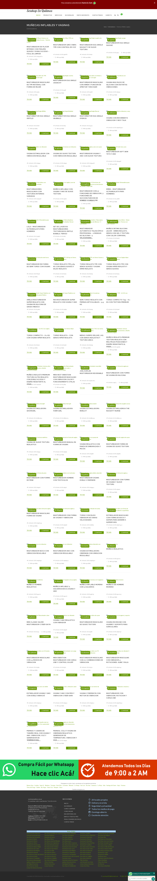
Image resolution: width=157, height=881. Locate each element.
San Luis (82, 785)
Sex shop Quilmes (67, 837)
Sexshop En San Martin (33, 850)
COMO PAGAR (68, 811)
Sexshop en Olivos (32, 843)
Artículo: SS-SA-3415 (113, 52)
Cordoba (36, 785)
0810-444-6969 (33, 59)
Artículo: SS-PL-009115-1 (61, 703)
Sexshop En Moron (32, 841)
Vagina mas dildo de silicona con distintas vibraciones (116, 84)
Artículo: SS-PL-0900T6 (61, 54)
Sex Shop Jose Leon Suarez (105, 841)
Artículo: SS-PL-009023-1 (34, 703)
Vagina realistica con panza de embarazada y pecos (90, 446)
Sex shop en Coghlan (86, 856)
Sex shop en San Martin (51, 848)
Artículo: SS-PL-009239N (114, 161)
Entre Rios (59, 785)
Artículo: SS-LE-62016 (113, 309)
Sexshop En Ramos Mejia (34, 846)
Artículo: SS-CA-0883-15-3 (88, 418)
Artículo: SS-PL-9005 (33, 92)
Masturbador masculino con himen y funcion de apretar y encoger (91, 84)
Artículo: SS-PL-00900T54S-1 (115, 127)
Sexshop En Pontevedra (33, 845)
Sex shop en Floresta (50, 854)
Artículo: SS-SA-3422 (86, 125)
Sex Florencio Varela (32, 866)
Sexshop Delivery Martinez (87, 835)
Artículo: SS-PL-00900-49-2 (115, 525)
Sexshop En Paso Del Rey (87, 843)
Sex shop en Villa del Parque (106, 846)
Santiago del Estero (111, 785)
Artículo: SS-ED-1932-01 (61, 596)
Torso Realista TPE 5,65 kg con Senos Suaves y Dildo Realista (64, 266)
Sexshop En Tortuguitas (69, 854)
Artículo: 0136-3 (112, 382)
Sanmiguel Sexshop (67, 864)
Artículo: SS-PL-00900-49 (35, 523)
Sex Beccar (101, 864)
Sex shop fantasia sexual (51, 845)
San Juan (88, 785)
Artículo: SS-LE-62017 (34, 345)
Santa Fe (42, 785)
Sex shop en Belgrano (51, 860)
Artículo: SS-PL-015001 (61, 199)
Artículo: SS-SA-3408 (60, 90)
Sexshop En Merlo (32, 839)
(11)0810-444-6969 (39, 816)
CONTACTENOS (69, 822)
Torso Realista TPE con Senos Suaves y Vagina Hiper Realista (91, 266)
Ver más (29, 63)
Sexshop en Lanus (50, 837)
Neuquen (56, 787)
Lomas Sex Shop (84, 866)
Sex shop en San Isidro (86, 848)
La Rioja (99, 785)
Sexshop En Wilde (103, 854)
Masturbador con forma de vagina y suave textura (118, 482)
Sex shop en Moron (85, 852)
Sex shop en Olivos (50, 852)
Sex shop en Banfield (104, 866)
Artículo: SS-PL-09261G (114, 347)
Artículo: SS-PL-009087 (61, 525)
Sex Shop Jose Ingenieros (52, 843)
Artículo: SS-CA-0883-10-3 (61, 418)
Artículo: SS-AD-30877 (34, 309)
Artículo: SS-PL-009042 (114, 92)
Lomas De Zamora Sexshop (34, 868)
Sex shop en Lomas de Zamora (35, 854)
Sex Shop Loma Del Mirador (52, 841)
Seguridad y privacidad (101, 806)
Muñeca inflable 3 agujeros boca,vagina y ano (64, 589)
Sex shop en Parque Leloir (105, 850)
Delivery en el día (99, 803)
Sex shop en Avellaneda (69, 866)
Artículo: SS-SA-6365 (33, 667)
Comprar (45, 64)
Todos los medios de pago (102, 809)
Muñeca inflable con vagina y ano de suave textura (63, 191)
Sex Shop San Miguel (104, 835)
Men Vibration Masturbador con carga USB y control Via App (64, 660)
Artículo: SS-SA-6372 (86, 667)
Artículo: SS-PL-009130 (61, 740)
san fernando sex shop (86, 862)
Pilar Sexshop (84, 860)
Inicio (105, 26)
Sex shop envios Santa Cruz (70, 845)
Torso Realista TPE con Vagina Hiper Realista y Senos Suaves (117, 266)
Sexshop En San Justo (68, 848)
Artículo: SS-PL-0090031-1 (35, 560)
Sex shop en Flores (85, 854)
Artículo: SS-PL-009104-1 (87, 703)
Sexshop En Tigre (103, 852)
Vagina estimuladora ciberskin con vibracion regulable (91, 553)
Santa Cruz (50, 787)
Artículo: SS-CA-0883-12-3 (114, 418)
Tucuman (53, 785)
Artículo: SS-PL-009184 (61, 452)
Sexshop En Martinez (86, 837)
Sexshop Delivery (49, 835)
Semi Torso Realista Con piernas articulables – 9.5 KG (92, 302)
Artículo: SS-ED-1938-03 (87, 594)
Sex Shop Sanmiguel (68, 835)
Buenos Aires (30, 785)
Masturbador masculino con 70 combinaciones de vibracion (91, 660)
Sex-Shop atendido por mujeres (53, 833)
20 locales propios (99, 800)
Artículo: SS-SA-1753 (33, 632)
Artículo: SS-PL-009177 (61, 487)
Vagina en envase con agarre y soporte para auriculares (116, 624)
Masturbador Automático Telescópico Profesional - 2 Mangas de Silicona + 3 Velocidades (91, 233)
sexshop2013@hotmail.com (40, 820)
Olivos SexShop (102, 860)
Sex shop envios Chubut (51, 846)
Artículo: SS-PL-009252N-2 (35, 56)
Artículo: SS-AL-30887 (114, 199)
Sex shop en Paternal (86, 850)
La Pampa (76, 785)
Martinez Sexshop (50, 864)
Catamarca (94, 785)
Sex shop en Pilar (49, 850)
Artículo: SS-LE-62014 (113, 274)
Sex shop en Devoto (50, 856)
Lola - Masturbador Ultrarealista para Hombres (36, 229)
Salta (104, 785)
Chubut (38, 787)
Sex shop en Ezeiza (32, 856)
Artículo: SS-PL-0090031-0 (88, 560)
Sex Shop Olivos (49, 839)
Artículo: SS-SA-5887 (86, 632)
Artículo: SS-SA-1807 (60, 236)
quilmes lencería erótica (69, 862)
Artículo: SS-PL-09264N (34, 384)
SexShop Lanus (102, 856)
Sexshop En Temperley (68, 852)
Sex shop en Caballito (51, 858)
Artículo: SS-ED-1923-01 (34, 594)
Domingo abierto (99, 812)
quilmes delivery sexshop (34, 862)
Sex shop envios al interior (87, 846)
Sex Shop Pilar (102, 837)
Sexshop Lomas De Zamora (105, 858)
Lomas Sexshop (49, 866)
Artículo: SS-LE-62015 (87, 309)
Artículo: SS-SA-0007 (33, 125)
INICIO (66, 803)
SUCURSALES (68, 806)
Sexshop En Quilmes (86, 845)
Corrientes (65, 785)
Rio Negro (43, 787)
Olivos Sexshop (49, 862)
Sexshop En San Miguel (68, 850)
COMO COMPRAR (69, 808)
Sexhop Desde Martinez (33, 835)
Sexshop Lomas (66, 858)
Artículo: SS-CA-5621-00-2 (88, 380)
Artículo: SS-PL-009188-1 (114, 454)
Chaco (60, 787)
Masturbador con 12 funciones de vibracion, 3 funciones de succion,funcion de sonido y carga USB (91, 195)
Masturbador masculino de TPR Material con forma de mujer (38, 84)
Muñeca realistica (114, 549)
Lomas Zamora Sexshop (86, 864)
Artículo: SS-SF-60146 (34, 274)
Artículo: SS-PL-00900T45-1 (115, 703)
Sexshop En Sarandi (32, 852)
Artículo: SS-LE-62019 (87, 345)
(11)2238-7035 (39, 818)
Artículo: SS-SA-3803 (60, 384)
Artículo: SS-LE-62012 (60, 274)
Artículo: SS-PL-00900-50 (114, 632)
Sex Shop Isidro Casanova (69, 843)
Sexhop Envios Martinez (33, 833)
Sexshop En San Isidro (33, 848)
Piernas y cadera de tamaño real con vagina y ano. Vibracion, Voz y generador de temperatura (39, 735)
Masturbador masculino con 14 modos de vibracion (38, 660)
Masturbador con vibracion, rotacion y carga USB (116, 695)
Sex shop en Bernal (85, 858)
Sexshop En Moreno (85, 839)
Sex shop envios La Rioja (105, 845)
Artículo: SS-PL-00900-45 (114, 667)
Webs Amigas (71, 831)
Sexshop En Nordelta (86, 841)
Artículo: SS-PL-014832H (34, 199)
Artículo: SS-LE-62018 (60, 345)
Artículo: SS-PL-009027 (114, 489)
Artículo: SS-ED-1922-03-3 (114, 594)
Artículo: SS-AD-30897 (61, 309)
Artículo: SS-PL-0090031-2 (62, 560)
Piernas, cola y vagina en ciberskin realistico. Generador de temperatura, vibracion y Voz (65, 735)
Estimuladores (111, 26)
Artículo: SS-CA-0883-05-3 (35, 418)
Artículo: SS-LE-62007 (114, 238)
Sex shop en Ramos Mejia (105, 848)
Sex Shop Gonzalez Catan (105, 843)
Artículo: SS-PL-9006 (86, 92)
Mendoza (47, 785)
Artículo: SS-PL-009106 (61, 630)
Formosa (123, 785)
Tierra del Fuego (31, 787)
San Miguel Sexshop (32, 864)
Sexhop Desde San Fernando (106, 833)
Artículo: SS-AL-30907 (34, 236)
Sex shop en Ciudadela (33, 858)
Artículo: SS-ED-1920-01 (114, 558)
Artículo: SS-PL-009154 (34, 163)
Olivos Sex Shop (102, 862)
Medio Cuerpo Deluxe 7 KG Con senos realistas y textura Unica (91, 337)
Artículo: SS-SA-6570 (60, 667)
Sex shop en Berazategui (34, 860)
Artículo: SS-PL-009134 (34, 452)
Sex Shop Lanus (66, 841)
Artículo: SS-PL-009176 (34, 487)
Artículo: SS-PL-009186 (87, 454)
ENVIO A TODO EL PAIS (71, 816)
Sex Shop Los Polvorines (105, 839)
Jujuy (118, 785)
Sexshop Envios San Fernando (70, 856)
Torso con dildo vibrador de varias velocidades (88, 517)
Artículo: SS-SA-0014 (60, 125)
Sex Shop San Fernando (33, 837)
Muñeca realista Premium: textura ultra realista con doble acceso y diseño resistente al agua (38, 379)
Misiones (71, 785)
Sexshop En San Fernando (69, 846)
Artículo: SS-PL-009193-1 (87, 487)
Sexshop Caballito (85, 833)
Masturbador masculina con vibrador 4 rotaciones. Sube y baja (117, 660)
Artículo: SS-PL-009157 (61, 163)
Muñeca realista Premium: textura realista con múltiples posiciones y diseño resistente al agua (118, 341)
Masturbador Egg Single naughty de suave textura (91, 47)
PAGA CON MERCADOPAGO (72, 819)
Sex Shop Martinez (67, 839)
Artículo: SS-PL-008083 (87, 525)
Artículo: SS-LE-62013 (87, 274)
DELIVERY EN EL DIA (70, 814)
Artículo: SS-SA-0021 (86, 54)
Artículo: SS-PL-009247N (88, 163)
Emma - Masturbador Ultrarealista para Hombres (115, 191)
